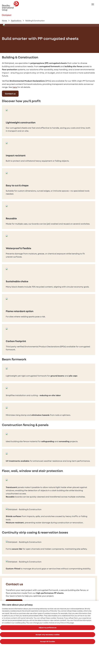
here (15, 87)
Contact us (10, 93)
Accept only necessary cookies (48, 634)
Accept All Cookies (47, 641)
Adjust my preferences (47, 627)
